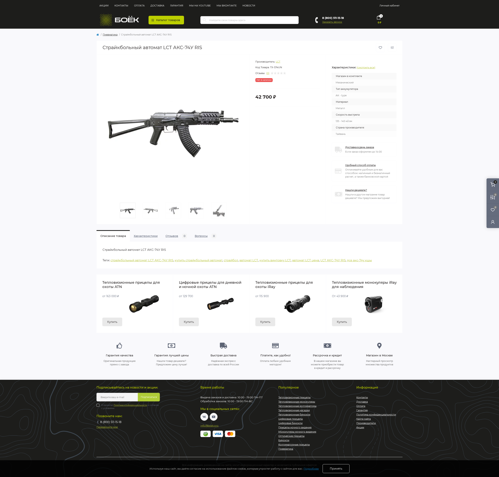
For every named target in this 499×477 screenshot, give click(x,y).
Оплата (139, 5)
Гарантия (176, 5)
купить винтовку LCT (275, 260)
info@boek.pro (209, 425)
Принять (336, 468)
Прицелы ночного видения (294, 427)
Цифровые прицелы (290, 418)
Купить (112, 322)
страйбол (231, 260)
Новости (248, 5)
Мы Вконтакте (227, 5)
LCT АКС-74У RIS (333, 260)
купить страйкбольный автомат (198, 260)
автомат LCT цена (305, 260)
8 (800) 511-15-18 (333, 18)
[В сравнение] (392, 47)
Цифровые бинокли (290, 423)
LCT (278, 61)
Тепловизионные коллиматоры (297, 406)
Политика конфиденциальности (130, 405)
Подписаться (149, 397)
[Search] (204, 20)
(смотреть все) (366, 67)
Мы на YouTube (200, 5)
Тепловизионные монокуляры (296, 401)
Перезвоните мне (107, 427)
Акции (104, 5)
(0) (267, 73)
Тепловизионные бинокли (294, 414)
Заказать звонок (332, 21)
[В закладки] (380, 47)
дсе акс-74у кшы (359, 260)
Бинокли (283, 440)
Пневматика (110, 34)
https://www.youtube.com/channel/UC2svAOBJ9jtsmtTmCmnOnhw (214, 417)
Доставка (157, 5)
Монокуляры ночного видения (297, 431)
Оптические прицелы (291, 436)
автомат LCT (248, 260)
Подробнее (311, 468)
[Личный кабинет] (493, 222)
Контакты (121, 5)
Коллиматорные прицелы (294, 444)
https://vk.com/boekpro (204, 417)
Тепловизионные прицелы (294, 397)
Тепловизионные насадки (294, 410)
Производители (366, 423)
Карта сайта (363, 418)
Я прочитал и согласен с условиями (130, 407)
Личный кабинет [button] (390, 5)
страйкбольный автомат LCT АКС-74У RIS (142, 260)
